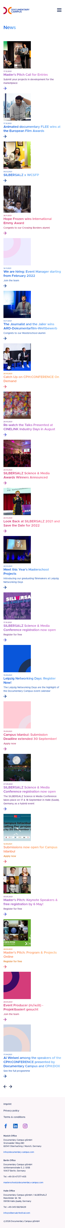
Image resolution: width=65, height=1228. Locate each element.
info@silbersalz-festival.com (16, 1213)
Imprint (7, 1104)
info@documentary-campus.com (18, 1152)
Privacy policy (11, 1111)
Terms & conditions (14, 1117)
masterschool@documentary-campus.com (23, 1182)
